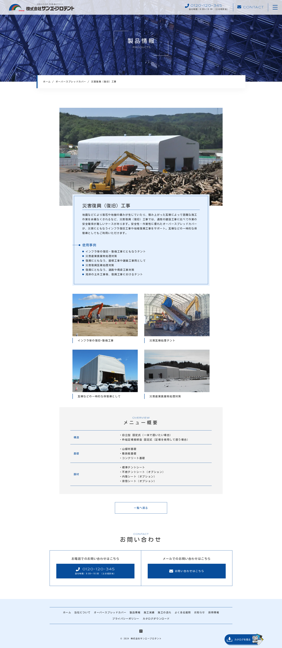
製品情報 (135, 612)
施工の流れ (164, 612)
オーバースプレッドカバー (110, 612)
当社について (82, 612)
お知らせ (199, 612)
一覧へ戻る (141, 508)
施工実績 (149, 612)
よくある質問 (183, 612)
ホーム (67, 612)
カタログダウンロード (156, 618)
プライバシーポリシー (125, 618)
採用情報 (213, 612)
